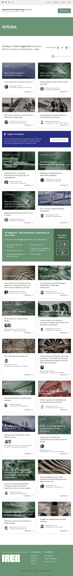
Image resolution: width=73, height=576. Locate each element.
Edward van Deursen (15, 445)
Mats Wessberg (55, 121)
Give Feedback (48, 556)
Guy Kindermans (55, 88)
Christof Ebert (54, 406)
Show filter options (51, 47)
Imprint (30, 571)
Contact (33, 564)
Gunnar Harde (54, 215)
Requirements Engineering (17, 10)
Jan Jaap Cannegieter (26, 445)
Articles (48, 2)
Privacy (36, 571)
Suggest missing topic (59, 140)
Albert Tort (48, 450)
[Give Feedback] (6, 2)
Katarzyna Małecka (56, 328)
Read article (28, 91)
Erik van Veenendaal (20, 121)
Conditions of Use (45, 571)
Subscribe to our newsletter (62, 250)
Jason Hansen (18, 492)
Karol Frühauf (18, 86)
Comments (56, 2)
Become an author (49, 561)
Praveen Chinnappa (56, 179)
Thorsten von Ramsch (20, 527)
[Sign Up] (2, 2)
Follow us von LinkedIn (62, 243)
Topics (65, 11)
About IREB (34, 556)
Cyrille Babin (18, 181)
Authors (62, 2)
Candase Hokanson (20, 329)
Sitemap (23, 571)
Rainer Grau (54, 291)
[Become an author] (12, 2)
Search (69, 2)
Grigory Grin (18, 404)
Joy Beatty (12, 329)
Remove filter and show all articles (62, 56)
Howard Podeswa (49, 371)
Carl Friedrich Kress (20, 291)
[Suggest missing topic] (9, 2)
